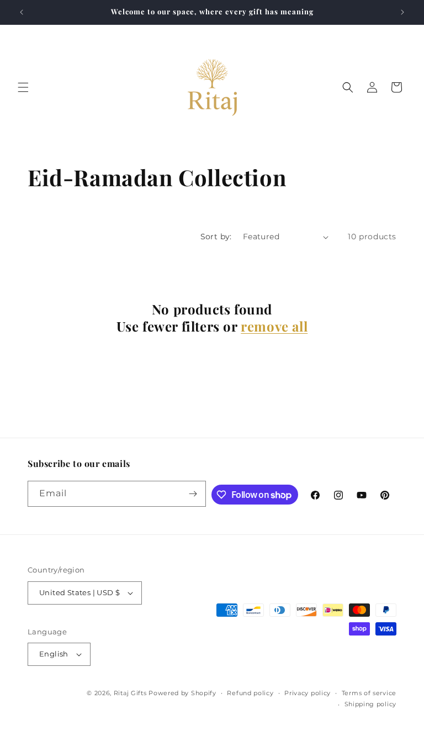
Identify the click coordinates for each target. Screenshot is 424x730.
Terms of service (369, 693)
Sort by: (216, 236)
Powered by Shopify (182, 693)
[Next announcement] (402, 12)
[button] (23, 87)
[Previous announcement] (21, 12)
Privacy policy (307, 693)
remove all (274, 326)
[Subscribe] (193, 494)
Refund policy (250, 693)
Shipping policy (370, 704)
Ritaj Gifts (130, 693)
